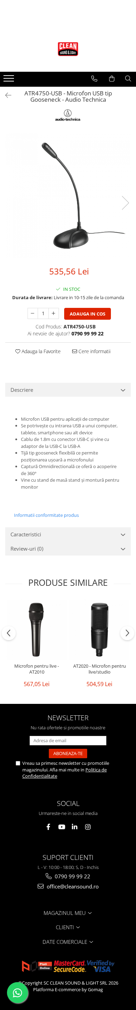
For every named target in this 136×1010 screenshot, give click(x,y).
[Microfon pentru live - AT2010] (37, 630)
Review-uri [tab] (26, 548)
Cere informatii (94, 351)
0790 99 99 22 (71, 876)
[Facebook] (48, 827)
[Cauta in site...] (128, 79)
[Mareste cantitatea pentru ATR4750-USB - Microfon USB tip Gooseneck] (53, 313)
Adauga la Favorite (40, 351)
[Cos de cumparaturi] (111, 79)
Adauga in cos (87, 314)
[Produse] (9, 80)
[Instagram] (88, 827)
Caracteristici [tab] (25, 534)
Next (125, 203)
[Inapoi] (5, 95)
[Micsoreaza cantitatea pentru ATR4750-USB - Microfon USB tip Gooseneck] (33, 313)
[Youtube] (61, 827)
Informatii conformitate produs (46, 515)
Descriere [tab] (21, 389)
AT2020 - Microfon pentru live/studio (99, 669)
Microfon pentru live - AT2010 (36, 669)
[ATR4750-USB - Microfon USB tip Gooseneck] (68, 195)
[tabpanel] (68, 195)
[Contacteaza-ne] (94, 79)
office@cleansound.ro (72, 886)
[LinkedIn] (75, 827)
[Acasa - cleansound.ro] (68, 49)
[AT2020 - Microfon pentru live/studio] (99, 630)
